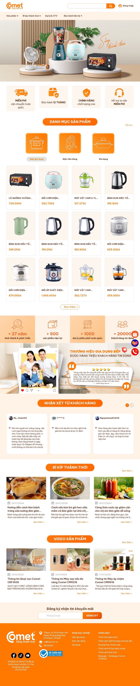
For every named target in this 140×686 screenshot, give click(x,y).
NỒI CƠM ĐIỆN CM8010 (115, 244)
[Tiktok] (21, 655)
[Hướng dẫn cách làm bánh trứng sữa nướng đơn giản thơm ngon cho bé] (26, 488)
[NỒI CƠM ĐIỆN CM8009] (21, 272)
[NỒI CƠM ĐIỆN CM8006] (53, 180)
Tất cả (128, 125)
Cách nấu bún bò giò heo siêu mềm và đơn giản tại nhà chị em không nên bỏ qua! (69, 509)
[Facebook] (14, 655)
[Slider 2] (70, 51)
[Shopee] (135, 334)
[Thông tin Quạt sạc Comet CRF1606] (26, 559)
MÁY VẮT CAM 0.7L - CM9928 (86, 198)
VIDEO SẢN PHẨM (70, 539)
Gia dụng (76, 645)
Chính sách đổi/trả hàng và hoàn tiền (115, 641)
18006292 (48, 645)
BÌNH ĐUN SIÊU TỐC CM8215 (85, 244)
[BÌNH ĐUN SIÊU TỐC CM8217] (53, 226)
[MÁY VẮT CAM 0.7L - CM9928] (86, 180)
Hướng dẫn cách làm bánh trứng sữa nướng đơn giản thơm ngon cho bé (24, 509)
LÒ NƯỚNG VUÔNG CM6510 (19, 198)
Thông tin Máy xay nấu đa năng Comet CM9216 (67, 580)
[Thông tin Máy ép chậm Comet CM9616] (114, 559)
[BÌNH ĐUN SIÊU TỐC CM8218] (21, 226)
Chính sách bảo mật (107, 652)
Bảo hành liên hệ (72, 16)
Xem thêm (70, 306)
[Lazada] (135, 343)
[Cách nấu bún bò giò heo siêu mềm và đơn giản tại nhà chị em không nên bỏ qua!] (70, 488)
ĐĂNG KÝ (92, 615)
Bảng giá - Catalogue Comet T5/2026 (111, 657)
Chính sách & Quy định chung (111, 648)
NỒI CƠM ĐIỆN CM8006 (50, 198)
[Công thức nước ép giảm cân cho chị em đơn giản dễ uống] (114, 488)
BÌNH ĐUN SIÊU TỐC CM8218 (20, 244)
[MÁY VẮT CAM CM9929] (86, 272)
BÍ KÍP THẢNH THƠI (70, 467)
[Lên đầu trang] (135, 681)
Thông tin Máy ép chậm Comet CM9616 (109, 580)
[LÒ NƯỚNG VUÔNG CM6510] (21, 180)
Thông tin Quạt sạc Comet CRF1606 (24, 580)
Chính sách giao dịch (108, 637)
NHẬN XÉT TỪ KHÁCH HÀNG (70, 403)
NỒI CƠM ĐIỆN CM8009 (17, 290)
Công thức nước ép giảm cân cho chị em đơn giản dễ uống (112, 509)
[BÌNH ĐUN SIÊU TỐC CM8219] (119, 180)
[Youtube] (27, 655)
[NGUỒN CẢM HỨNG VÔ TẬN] (70, 368)
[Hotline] (135, 351)
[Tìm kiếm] (110, 5)
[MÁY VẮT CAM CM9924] (119, 272)
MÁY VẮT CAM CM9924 (115, 290)
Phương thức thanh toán (109, 645)
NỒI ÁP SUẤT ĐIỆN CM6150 (52, 290)
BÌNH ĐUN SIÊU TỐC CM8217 (53, 244)
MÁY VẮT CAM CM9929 (82, 290)
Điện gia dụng (78, 637)
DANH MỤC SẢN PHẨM (70, 121)
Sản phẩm (11, 16)
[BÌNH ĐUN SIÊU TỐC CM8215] (86, 226)
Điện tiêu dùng (78, 641)
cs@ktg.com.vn (51, 642)
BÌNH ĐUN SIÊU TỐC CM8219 (118, 198)
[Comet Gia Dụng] (14, 5)
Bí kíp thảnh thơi (31, 16)
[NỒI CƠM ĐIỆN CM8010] (119, 226)
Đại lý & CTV (51, 16)
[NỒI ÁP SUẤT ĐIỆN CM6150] (53, 272)
